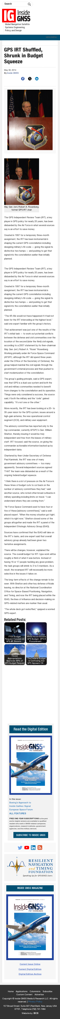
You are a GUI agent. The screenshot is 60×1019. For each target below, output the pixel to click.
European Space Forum (21, 810)
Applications (21, 992)
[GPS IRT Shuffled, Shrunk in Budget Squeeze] (30, 120)
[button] (51, 37)
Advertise (39, 995)
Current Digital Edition (30, 969)
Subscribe (47, 992)
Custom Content (24, 995)
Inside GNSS (13, 73)
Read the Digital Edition (31, 730)
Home (11, 992)
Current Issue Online (30, 964)
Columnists (35, 992)
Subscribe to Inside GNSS (30, 835)
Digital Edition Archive (30, 974)
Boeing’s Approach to (20, 803)
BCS (36, 1013)
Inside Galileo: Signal (20, 806)
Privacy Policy (35, 1002)
